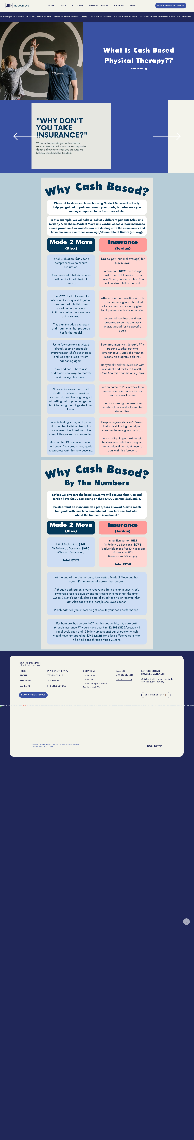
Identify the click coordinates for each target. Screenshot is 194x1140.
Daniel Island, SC (91, 687)
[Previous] (27, 136)
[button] (52, 6)
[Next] (167, 136)
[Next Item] (186, 921)
